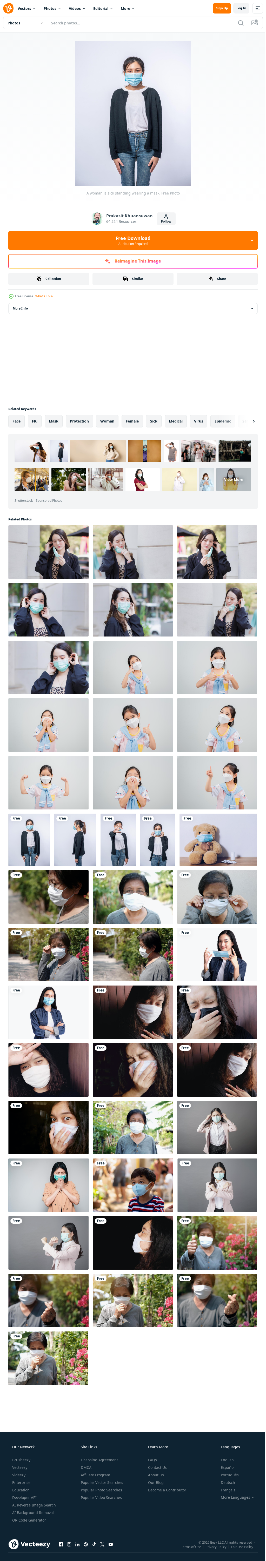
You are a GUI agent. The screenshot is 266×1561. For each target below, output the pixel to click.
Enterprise (21, 1482)
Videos (75, 8)
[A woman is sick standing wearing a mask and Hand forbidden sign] (118, 840)
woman (107, 421)
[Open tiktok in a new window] (94, 1544)
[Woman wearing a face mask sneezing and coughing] (48, 1185)
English (223, 1459)
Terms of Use (187, 1546)
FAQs (152, 1459)
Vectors (24, 8)
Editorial (100, 8)
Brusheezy (21, 1459)
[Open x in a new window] (102, 1544)
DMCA (85, 1467)
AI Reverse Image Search (33, 1505)
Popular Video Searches (100, 1497)
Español (224, 1467)
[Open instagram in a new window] (69, 1544)
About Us (155, 1474)
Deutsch (224, 1482)
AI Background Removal (32, 1512)
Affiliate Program (95, 1474)
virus (198, 421)
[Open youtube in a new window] (111, 1544)
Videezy (18, 1474)
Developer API (24, 1497)
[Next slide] (245, 421)
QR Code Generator (28, 1520)
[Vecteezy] (8, 8)
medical (176, 421)
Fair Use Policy (238, 1546)
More (125, 8)
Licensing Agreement (98, 1459)
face (16, 421)
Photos (50, 8)
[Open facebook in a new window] (61, 1544)
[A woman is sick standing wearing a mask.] (29, 840)
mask (53, 421)
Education (20, 1490)
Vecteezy (19, 1467)
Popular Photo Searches (101, 1490)
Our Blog (155, 1482)
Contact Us (157, 1467)
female (132, 421)
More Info (20, 308)
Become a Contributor (167, 1490)
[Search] (237, 23)
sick (153, 421)
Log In (237, 8)
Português (226, 1474)
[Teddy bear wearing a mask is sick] (218, 840)
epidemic (223, 421)
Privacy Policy (212, 1546)
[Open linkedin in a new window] (77, 1544)
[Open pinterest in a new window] (86, 1544)
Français (224, 1490)
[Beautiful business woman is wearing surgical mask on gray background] (217, 1127)
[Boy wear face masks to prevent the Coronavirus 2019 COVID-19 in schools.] (133, 1185)
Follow (164, 221)
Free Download (131, 240)
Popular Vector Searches (101, 1482)
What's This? (44, 296)
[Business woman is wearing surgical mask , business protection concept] (217, 1185)
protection (79, 421)
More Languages (232, 1497)
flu (34, 421)
